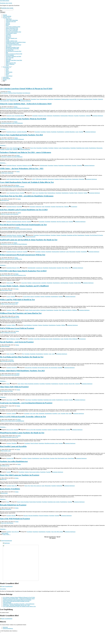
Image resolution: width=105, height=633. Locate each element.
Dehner (8, 383)
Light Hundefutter (64, 282)
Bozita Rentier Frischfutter (10, 489)
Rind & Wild (71, 383)
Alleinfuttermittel (43, 165)
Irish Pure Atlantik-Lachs (11, 38)
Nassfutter (95, 99)
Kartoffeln (54, 413)
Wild (70, 267)
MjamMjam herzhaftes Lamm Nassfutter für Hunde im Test (22, 433)
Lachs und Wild (72, 99)
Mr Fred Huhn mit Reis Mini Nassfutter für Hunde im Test (21, 357)
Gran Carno (32, 413)
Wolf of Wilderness (10, 64)
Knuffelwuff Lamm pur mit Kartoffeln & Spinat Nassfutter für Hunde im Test (28, 240)
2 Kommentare (73, 206)
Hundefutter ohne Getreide (6, 3)
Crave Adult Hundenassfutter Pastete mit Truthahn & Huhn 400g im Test (27, 182)
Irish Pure (24, 221)
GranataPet (8, 34)
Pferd (63, 267)
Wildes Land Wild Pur (67, 310)
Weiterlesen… (3, 129)
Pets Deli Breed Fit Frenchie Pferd (13, 51)
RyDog (7, 68)
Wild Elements (9, 72)
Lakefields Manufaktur (22, 131)
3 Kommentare (82, 338)
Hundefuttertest (57, 99)
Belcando (8, 24)
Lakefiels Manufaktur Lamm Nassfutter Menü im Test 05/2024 (23, 119)
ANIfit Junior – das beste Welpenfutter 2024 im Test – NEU (21, 168)
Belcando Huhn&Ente (33, 515)
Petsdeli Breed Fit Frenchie (6, 236)
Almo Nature (9, 19)
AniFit (33, 179)
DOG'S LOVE (9, 429)
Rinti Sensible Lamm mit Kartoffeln (13, 446)
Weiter (8, 534)
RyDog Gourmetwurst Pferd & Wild (14, 53)
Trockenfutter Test (7, 66)
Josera (7, 69)
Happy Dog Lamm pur (35, 485)
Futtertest (48, 131)
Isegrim (7, 39)
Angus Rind (24, 282)
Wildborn (8, 61)
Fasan (37, 99)
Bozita (7, 25)
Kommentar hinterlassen (25, 100)
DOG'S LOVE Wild (30, 429)
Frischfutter (50, 148)
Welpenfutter (81, 179)
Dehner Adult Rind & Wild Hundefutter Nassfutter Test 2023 (22, 371)
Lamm (76, 131)
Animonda (13, 413)
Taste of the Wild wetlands (57, 531)
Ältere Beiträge (4, 533)
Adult (33, 192)
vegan (50, 353)
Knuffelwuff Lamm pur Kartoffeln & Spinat (16, 42)
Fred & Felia (14, 367)
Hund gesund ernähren (34, 472)
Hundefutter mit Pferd (72, 235)
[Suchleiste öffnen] (1, 10)
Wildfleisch (74, 310)
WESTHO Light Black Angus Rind (14, 60)
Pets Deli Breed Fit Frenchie (96, 235)
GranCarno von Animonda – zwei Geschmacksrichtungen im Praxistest (26, 403)
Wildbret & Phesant (14, 100)
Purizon (7, 73)
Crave (7, 192)
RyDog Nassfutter (10, 55)
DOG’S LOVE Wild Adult (12, 29)
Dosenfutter (33, 99)
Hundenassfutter (65, 99)
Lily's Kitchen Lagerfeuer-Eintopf (84, 99)
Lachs (59, 413)
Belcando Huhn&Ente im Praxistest (13, 505)
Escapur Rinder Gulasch (11, 33)
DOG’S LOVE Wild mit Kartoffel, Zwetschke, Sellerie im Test (23, 416)
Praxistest (7, 149)
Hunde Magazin (6, 78)
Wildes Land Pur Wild (11, 62)
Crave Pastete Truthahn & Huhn (13, 26)
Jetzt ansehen (3, 588)
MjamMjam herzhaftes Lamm (12, 47)
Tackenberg (79, 165)
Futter (43, 206)
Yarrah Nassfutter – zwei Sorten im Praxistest (17, 342)
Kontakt (4, 79)
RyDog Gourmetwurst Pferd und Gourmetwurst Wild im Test (22, 255)
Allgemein (8, 221)
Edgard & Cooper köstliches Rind (13, 31)
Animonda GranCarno (11, 21)
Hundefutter (50, 99)
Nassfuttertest (82, 115)
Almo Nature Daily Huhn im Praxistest (14, 387)
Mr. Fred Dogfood (53, 367)
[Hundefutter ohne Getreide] (6, 8)
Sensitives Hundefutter (18, 236)
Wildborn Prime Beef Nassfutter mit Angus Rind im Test (21, 313)
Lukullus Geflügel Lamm (11, 40)
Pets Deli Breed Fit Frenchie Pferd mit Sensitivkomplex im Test (23, 225)
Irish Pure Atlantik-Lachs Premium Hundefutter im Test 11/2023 (24, 210)
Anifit (7, 179)
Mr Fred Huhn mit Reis (43, 367)
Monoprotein (99, 148)
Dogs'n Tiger (9, 148)
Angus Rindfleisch (27, 325)
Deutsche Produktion (43, 515)
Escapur (8, 296)
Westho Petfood (10, 282)
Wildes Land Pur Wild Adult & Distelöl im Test (17, 299)
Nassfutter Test (6, 17)
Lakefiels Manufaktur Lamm (12, 43)
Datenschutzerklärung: (8, 628)
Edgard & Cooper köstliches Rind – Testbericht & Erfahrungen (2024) (26, 104)
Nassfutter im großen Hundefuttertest (14, 461)
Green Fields (37, 338)
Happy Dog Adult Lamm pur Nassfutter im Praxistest (19, 475)
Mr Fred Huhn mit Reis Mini (12, 48)
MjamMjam (14, 443)
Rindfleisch (62, 179)
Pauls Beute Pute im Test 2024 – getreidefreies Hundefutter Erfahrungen (26, 196)
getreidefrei (43, 282)
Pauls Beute (19, 206)
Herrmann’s (8, 37)
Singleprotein (75, 179)
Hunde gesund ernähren (34, 310)
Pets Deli (24, 235)
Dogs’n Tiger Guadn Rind (12, 30)
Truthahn (85, 192)
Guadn (60, 148)
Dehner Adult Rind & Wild (12, 28)
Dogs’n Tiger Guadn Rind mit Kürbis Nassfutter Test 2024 (21, 135)
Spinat (70, 413)
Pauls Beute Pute (9, 50)
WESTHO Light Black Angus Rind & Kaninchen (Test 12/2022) (23, 271)
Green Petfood (9, 76)
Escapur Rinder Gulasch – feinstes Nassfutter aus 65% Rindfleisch (24, 286)
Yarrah (7, 65)
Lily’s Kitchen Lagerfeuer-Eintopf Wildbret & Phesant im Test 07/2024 (26, 88)
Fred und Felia (28, 367)
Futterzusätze (6, 77)
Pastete (75, 192)
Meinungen (70, 115)
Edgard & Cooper (10, 115)
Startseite (5, 15)
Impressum (5, 627)
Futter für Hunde (34, 443)
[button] (0, 632)
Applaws (8, 22)
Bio (23, 353)
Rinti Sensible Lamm (62, 458)
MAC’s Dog (8, 46)
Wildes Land (14, 310)
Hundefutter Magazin (11, 99)
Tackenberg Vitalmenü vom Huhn (13, 56)
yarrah (53, 353)
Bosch (7, 74)
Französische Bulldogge (44, 235)
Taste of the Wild (9, 57)
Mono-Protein (46, 458)
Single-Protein (68, 179)
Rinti (7, 52)
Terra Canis (8, 59)
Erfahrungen (49, 115)
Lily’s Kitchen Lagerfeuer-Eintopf (13, 44)
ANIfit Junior (38, 179)
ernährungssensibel (36, 282)
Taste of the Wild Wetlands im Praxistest (15, 519)
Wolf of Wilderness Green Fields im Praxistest (17, 328)
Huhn (45, 192)
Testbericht (100, 99)
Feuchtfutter (43, 131)
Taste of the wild (15, 531)
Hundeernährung (43, 99)
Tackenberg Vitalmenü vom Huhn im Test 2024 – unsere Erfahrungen (25, 152)
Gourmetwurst (39, 267)
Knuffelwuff (19, 251)
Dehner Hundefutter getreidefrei (31, 383)
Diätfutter (29, 282)
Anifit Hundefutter (7, 16)
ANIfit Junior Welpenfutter (12, 20)
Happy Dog (8, 35)
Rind (11, 149)
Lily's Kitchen (20, 99)
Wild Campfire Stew (4, 100)
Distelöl (26, 310)
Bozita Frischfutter (25, 501)
